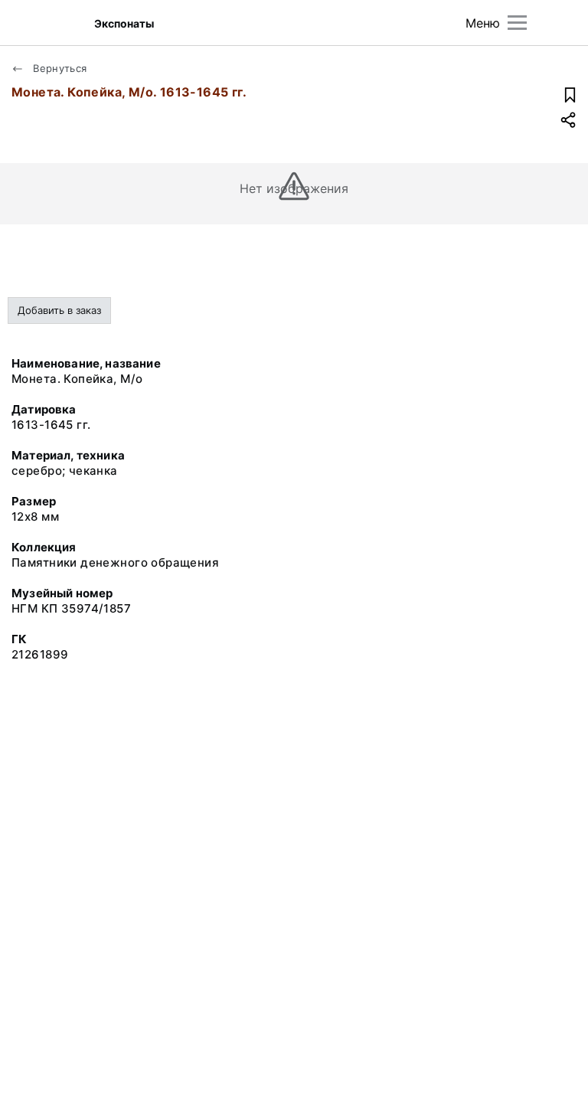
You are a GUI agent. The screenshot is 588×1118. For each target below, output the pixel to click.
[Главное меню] (517, 23)
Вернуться (58, 68)
